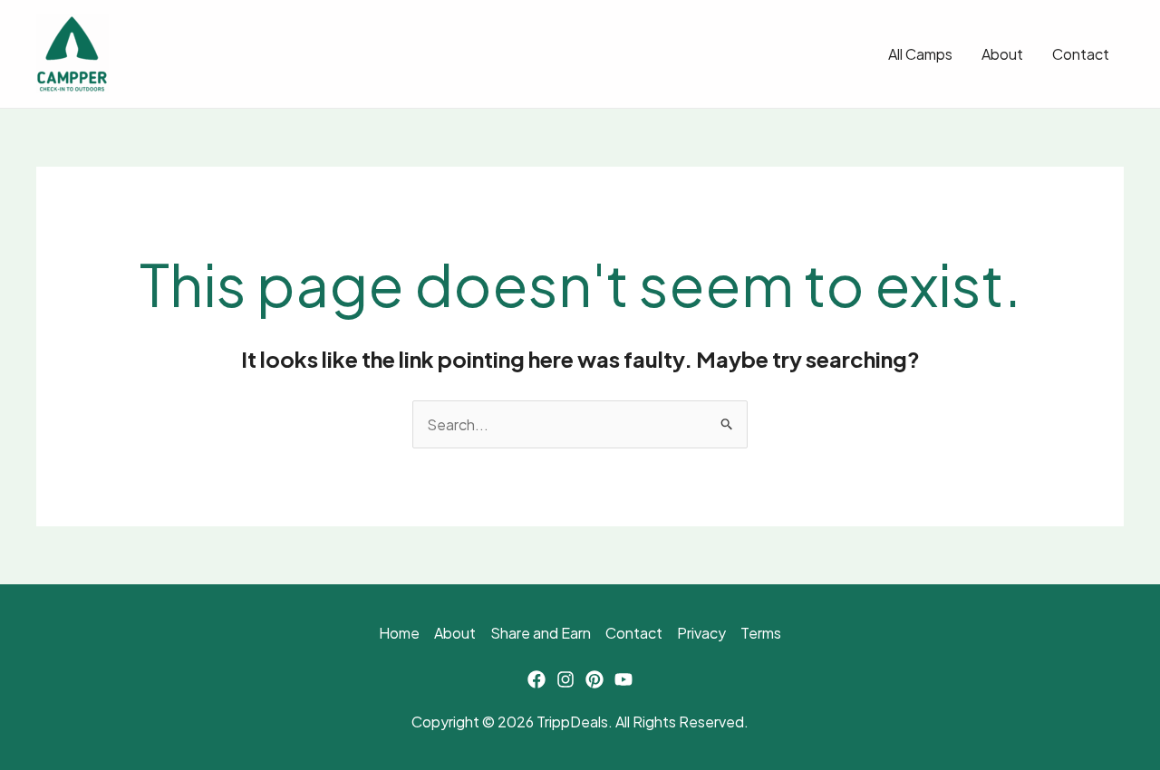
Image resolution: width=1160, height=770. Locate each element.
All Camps (920, 53)
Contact (1080, 53)
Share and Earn (540, 632)
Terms (760, 632)
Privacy (701, 632)
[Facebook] (536, 679)
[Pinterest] (594, 679)
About (1002, 53)
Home (399, 632)
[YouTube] (623, 679)
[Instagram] (565, 679)
